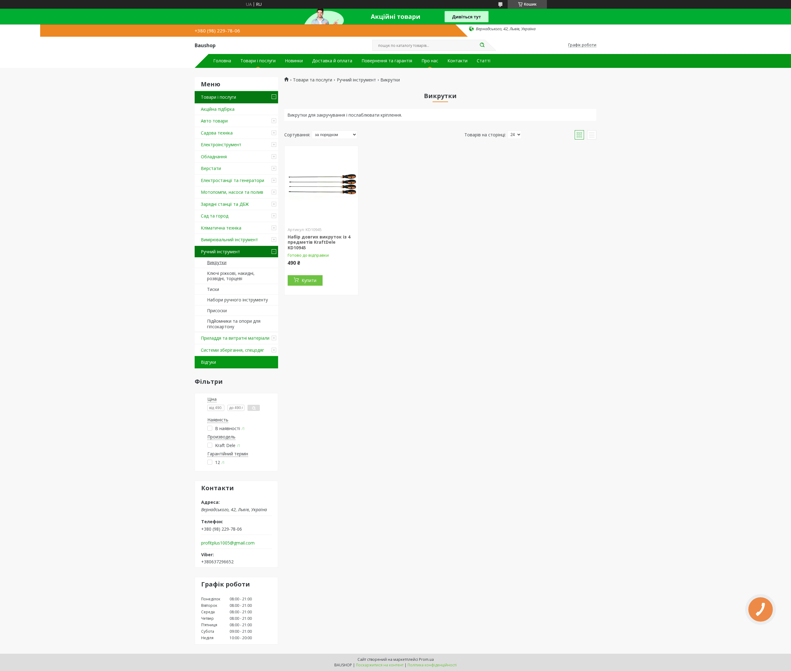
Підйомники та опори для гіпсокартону (233, 323)
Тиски (213, 289)
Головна (222, 61)
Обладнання (214, 156)
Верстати (211, 168)
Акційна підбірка (218, 109)
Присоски (217, 310)
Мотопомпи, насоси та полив (232, 192)
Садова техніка (217, 133)
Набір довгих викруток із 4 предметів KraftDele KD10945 (319, 242)
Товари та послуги (312, 80)
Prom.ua (426, 659)
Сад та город (214, 216)
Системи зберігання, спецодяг (232, 350)
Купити (309, 280)
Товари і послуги (258, 61)
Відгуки (208, 362)
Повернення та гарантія (387, 61)
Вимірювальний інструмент (229, 239)
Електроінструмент (221, 144)
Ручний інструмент (220, 252)
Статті (483, 61)
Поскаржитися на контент (380, 665)
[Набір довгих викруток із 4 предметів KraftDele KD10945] (321, 184)
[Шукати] (482, 45)
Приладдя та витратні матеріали (235, 338)
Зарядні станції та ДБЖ (225, 204)
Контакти (457, 61)
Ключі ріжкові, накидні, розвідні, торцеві (231, 276)
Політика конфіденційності (432, 665)
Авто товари (214, 121)
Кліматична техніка (221, 228)
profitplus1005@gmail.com (228, 543)
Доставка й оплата (332, 61)
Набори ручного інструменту (237, 300)
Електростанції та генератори (232, 180)
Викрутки (216, 262)
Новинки (294, 61)
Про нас (429, 61)
